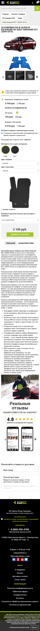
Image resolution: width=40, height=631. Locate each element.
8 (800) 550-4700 (20, 529)
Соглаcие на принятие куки (20, 605)
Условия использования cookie (19, 627)
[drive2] (18, 559)
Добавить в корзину (20, 235)
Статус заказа (20, 580)
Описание (10, 243)
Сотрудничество (20, 595)
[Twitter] (26, 559)
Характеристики (26, 243)
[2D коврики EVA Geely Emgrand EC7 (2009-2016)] (10, 75)
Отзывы (20, 573)
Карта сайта (20, 608)
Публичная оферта (20, 592)
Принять (34, 627)
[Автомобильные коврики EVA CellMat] (20, 503)
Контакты (20, 598)
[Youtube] (22, 559)
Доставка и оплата (20, 576)
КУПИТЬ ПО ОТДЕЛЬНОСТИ (16, 108)
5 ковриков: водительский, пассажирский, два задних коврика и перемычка (20, 134)
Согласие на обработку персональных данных (20, 601)
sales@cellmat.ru (20, 553)
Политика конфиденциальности (20, 588)
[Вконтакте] (14, 559)
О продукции (20, 570)
